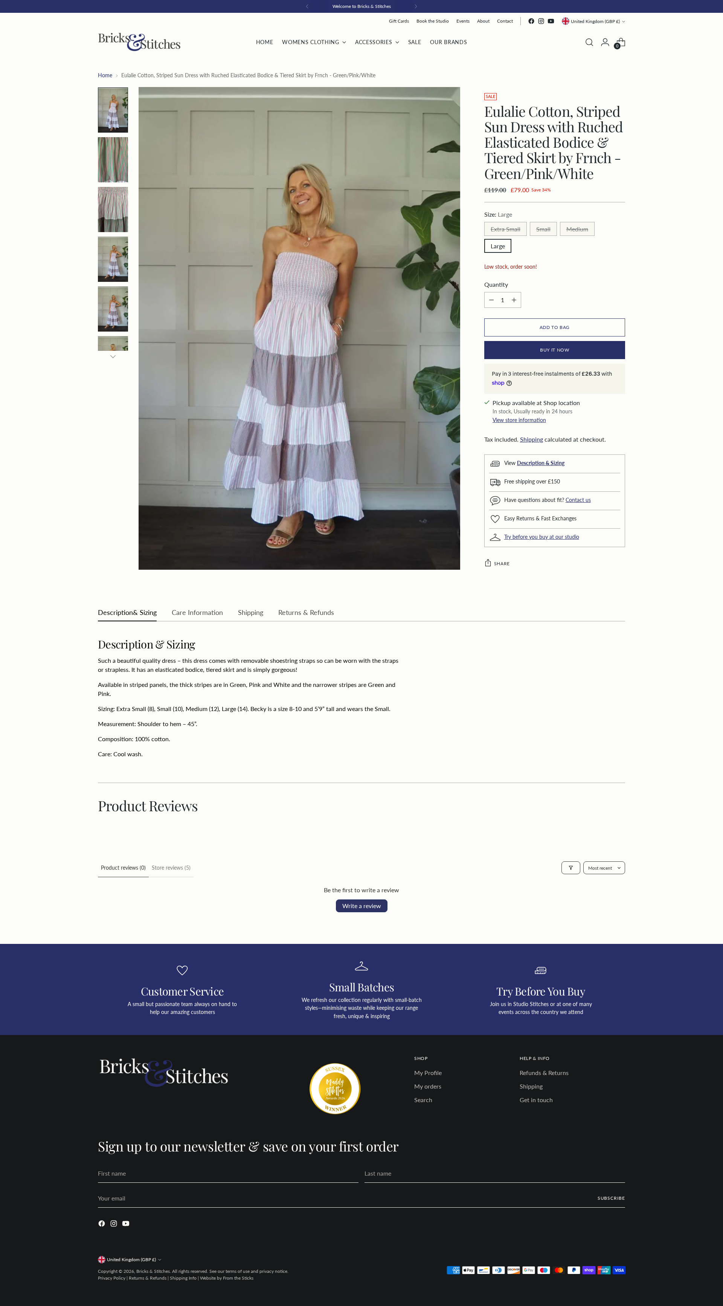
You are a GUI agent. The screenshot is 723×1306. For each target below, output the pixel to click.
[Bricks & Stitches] (139, 42)
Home (105, 75)
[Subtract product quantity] (491, 299)
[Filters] (570, 867)
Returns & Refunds (147, 1278)
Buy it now (554, 350)
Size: (498, 214)
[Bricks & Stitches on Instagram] (541, 21)
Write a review (361, 905)
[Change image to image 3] (113, 209)
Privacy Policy (111, 1278)
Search (423, 1099)
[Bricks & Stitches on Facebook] (531, 21)
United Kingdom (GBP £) (595, 21)
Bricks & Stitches (153, 1271)
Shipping (531, 439)
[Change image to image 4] (113, 259)
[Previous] (307, 6)
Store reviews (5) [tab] (171, 867)
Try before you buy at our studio (541, 537)
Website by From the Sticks (226, 1278)
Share (502, 563)
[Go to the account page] (605, 42)
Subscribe (611, 1198)
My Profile (428, 1072)
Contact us (578, 500)
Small (543, 228)
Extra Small (505, 228)
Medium (577, 228)
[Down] (113, 356)
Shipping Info (183, 1278)
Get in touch (536, 1099)
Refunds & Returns (544, 1072)
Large (498, 245)
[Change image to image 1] (113, 110)
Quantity (496, 284)
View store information (519, 420)
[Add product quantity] (514, 299)
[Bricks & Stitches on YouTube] (551, 21)
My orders (427, 1086)
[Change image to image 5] (113, 309)
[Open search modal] (589, 42)
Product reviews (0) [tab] (123, 867)
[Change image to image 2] (113, 159)
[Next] (415, 6)
